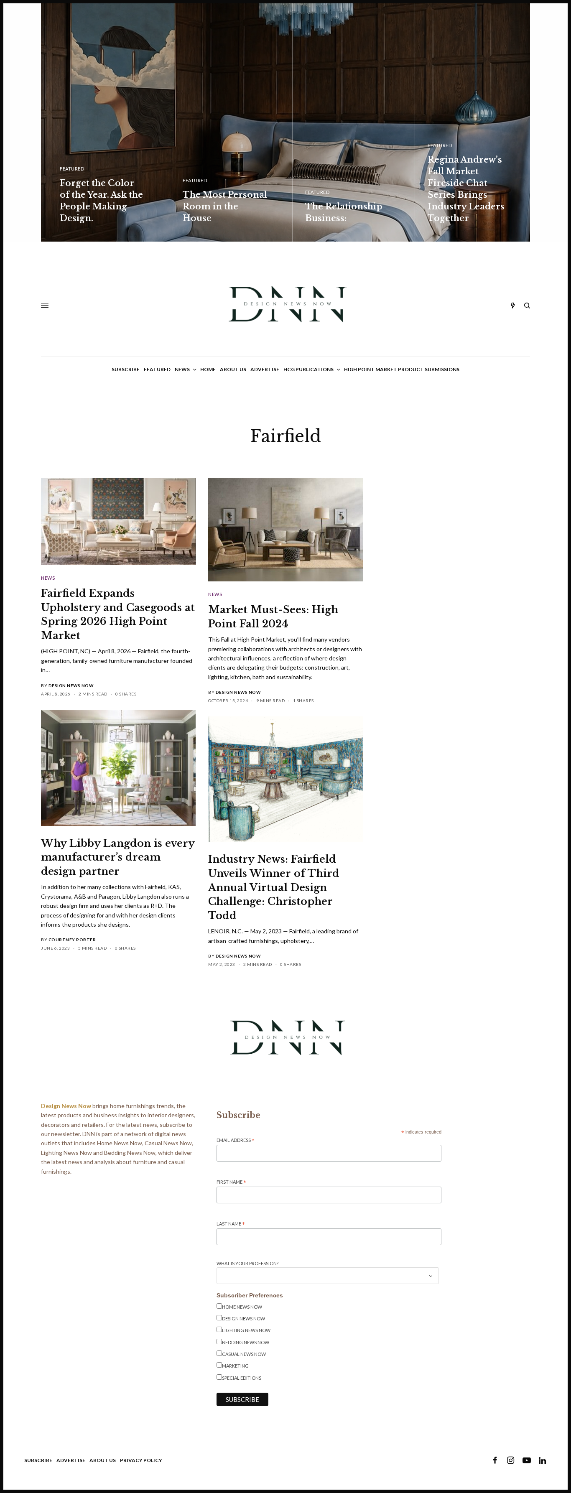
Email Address (236, 1140)
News (48, 578)
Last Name (231, 1224)
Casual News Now (244, 1354)
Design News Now (71, 685)
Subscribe (38, 1460)
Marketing (235, 1365)
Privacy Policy (141, 1460)
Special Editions (241, 1378)
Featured (72, 168)
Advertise (70, 1460)
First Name (231, 1182)
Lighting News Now (246, 1330)
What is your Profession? (247, 1263)
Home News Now (242, 1307)
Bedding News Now (245, 1342)
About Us (102, 1460)
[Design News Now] (285, 305)
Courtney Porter (72, 939)
